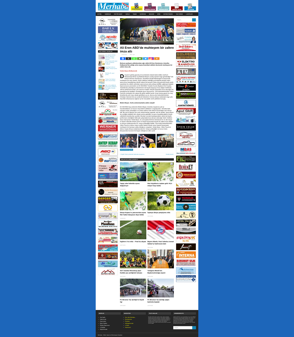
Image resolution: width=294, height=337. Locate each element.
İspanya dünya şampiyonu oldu (158, 212)
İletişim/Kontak (103, 329)
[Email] (139, 58)
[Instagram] (151, 58)
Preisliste (127, 321)
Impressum (128, 327)
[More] (156, 58)
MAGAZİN (151, 14)
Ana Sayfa (102, 317)
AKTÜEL (99, 14)
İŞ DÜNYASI (143, 14)
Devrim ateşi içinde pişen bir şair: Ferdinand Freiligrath (111, 62)
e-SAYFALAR (189, 14)
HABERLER (108, 14)
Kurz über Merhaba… (130, 317)
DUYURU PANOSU (168, 14)
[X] (128, 58)
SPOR (158, 14)
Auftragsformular (129, 323)
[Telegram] (145, 58)
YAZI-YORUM (179, 14)
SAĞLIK (128, 14)
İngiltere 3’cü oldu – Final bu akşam (133, 241)
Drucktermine (128, 319)
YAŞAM (135, 14)
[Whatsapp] (134, 58)
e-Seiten (127, 325)
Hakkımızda (103, 319)
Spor (134, 54)
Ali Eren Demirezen (125, 149)
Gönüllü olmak (169, 154)
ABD (131, 54)
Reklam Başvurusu (105, 325)
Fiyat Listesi (103, 321)
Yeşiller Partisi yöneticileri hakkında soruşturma (132, 154)
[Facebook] (122, 58)
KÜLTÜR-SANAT (118, 14)
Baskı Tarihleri (103, 323)
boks (131, 149)
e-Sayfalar (102, 327)
